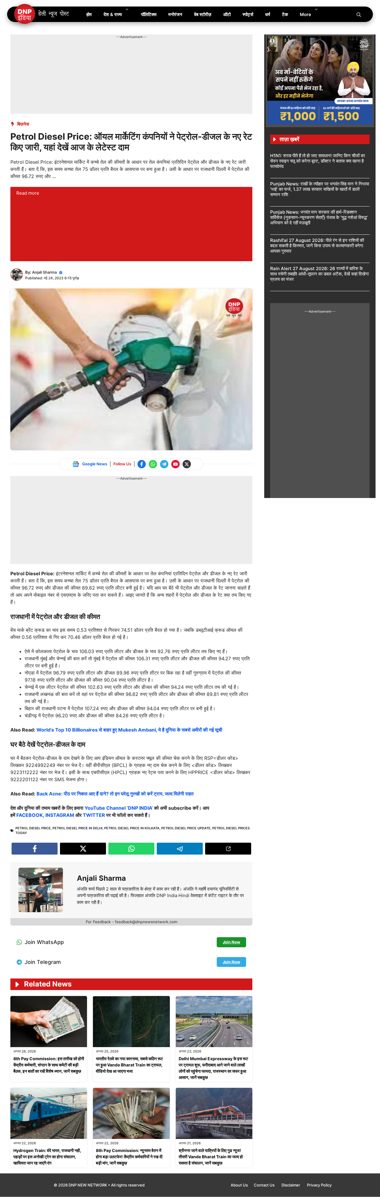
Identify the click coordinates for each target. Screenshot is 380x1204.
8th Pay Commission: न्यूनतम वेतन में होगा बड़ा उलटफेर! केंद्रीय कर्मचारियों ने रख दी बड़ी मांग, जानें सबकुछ (129, 1156)
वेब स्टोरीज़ (202, 14)
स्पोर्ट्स (248, 14)
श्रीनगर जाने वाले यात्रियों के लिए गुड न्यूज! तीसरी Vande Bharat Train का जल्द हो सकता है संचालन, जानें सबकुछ (211, 1156)
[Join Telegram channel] (164, 464)
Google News (94, 463)
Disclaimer (291, 1185)
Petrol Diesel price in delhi (77, 828)
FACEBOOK (29, 815)
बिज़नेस (23, 124)
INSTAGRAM (60, 815)
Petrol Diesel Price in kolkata (131, 828)
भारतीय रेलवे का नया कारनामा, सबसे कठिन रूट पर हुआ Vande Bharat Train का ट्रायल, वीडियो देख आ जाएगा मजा (129, 1065)
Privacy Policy (319, 1185)
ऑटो (227, 14)
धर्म (267, 14)
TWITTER (94, 815)
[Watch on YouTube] (175, 464)
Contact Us (265, 1185)
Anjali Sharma (44, 272)
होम (89, 14)
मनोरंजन (175, 14)
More (305, 14)
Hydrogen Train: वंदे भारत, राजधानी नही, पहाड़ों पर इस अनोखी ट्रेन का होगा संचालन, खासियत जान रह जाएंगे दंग (47, 1156)
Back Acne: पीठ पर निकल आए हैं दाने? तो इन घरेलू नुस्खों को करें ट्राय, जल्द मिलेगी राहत (115, 794)
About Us (239, 1185)
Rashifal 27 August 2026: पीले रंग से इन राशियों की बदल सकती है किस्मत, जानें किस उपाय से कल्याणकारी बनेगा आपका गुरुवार (317, 245)
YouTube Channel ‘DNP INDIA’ (119, 808)
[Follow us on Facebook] (141, 464)
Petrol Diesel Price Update (185, 828)
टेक (285, 14)
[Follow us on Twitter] (187, 464)
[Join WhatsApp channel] (153, 464)
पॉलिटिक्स (148, 14)
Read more (27, 193)
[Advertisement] (118, 53)
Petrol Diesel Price (33, 828)
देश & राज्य (113, 14)
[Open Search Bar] (359, 14)
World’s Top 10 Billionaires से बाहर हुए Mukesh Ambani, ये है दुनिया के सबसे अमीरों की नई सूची (129, 730)
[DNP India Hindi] (42, 14)
